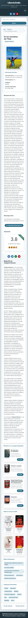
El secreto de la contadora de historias (19, 551)
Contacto (19, 615)
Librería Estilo (14, 3)
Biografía (10, 29)
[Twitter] (11, 14)
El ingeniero (14, 497)
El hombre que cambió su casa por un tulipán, (13, 563)
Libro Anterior (8, 606)
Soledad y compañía (16, 466)
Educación (13, 588)
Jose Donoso (19, 575)
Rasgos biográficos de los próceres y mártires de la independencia (17, 481)
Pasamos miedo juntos (10, 578)
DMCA (23, 615)
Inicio (4, 29)
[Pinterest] (17, 14)
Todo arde (19, 529)
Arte (5, 597)
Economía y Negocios (9, 594)
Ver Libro (20, 459)
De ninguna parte (8, 550)
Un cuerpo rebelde (8, 567)
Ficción (6, 588)
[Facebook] (14, 14)
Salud (12, 600)
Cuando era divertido (8, 529)
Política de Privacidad (10, 615)
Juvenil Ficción (8, 591)
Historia (19, 594)
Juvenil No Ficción (13, 597)
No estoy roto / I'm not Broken (14, 450)
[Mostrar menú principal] (25, 10)
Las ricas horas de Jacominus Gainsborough (11, 571)
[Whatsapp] (15, 256)
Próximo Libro (19, 606)
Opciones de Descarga (14, 225)
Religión (16, 591)
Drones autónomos (9, 575)
